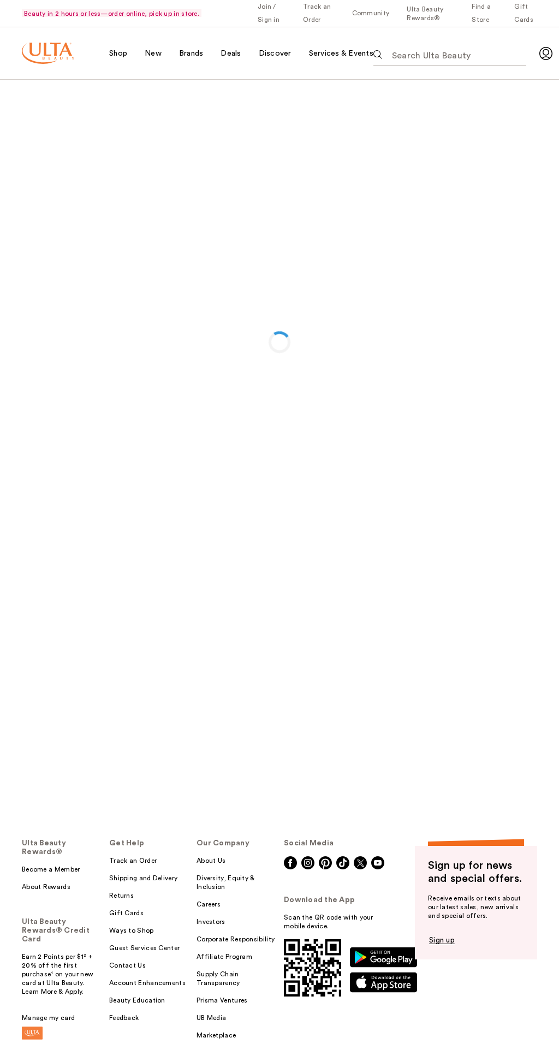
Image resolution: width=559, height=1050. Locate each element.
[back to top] (526, 1017)
